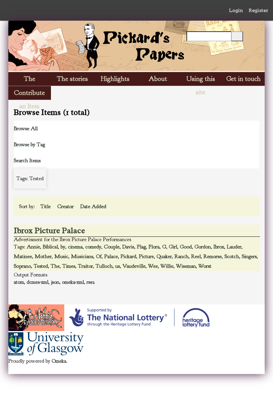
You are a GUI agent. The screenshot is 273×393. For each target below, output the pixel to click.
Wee (153, 266)
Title (46, 206)
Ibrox (218, 246)
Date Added (94, 206)
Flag (141, 246)
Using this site (200, 80)
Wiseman (186, 266)
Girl (173, 246)
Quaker (164, 256)
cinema (75, 246)
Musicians (82, 256)
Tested (41, 266)
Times (68, 266)
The (55, 266)
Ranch (181, 256)
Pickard (128, 256)
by (63, 246)
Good (186, 246)
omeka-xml (73, 282)
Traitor (85, 266)
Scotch (231, 256)
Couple (112, 246)
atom (19, 282)
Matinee (23, 256)
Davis (128, 246)
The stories (72, 79)
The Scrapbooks (29, 80)
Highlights (115, 79)
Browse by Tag (29, 144)
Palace (111, 256)
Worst (204, 266)
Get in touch (243, 79)
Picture (146, 256)
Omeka (59, 361)
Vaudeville (134, 266)
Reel (196, 256)
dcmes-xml (37, 282)
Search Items (27, 160)
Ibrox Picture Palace (49, 230)
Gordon (202, 246)
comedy (93, 246)
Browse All (26, 128)
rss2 (91, 282)
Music (61, 256)
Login (236, 10)
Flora (153, 246)
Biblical (50, 246)
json (55, 282)
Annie (33, 246)
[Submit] (237, 36)
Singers (249, 256)
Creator (66, 206)
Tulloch (104, 266)
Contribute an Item (29, 94)
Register (258, 10)
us (117, 266)
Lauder (234, 246)
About (157, 79)
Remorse (212, 256)
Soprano (22, 266)
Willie (166, 266)
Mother (43, 256)
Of (99, 256)
